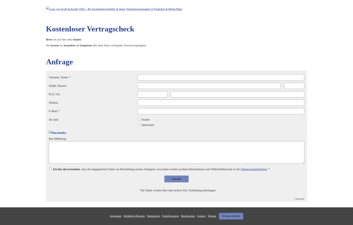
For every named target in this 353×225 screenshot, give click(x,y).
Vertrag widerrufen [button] (231, 216)
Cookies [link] (201, 216)
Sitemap (212, 216)
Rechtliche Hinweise (134, 216)
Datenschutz (153, 216)
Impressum (115, 216)
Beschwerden (188, 216)
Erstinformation (170, 216)
